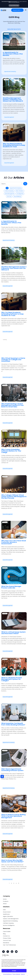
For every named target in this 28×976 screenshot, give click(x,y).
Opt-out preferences (7, 974)
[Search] (25, 183)
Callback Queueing (9, 190)
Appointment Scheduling (15, 188)
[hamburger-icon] (25, 10)
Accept (14, 970)
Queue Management (9, 193)
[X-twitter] (7, 951)
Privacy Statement (16, 974)
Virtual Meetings (17, 196)
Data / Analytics (19, 190)
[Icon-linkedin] (12, 951)
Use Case (9, 196)
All (7, 188)
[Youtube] (16, 951)
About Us (23, 974)
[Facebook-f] (3, 951)
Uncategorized (20, 193)
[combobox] (11, 183)
